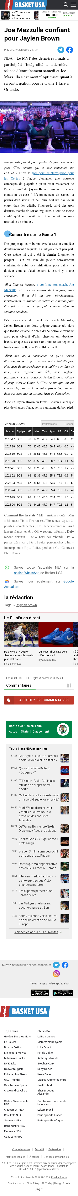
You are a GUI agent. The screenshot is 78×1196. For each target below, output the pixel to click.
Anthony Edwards (47, 1058)
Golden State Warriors (17, 1036)
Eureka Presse (59, 1177)
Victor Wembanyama (49, 1041)
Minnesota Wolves (15, 1052)
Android (62, 993)
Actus (13, 731)
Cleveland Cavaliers (15, 1090)
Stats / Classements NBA (16, 1103)
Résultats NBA (12, 1115)
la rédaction (18, 597)
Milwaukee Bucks (14, 1058)
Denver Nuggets (14, 1068)
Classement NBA (14, 1109)
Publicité (39, 1149)
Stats (25, 731)
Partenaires (54, 1149)
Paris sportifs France (49, 1115)
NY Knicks (10, 1063)
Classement (41, 731)
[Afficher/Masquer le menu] (73, 4)
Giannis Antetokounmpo (52, 1079)
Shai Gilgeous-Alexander (46, 1092)
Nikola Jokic (45, 1052)
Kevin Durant (44, 1074)
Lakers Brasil (45, 1109)
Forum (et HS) (14, 678)
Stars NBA (43, 1031)
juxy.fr (39, 1189)
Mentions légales (15, 1156)
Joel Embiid (44, 1085)
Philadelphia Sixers (15, 1074)
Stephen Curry (45, 1063)
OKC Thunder (12, 1079)
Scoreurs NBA (12, 1120)
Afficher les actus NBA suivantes (36, 932)
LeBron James (46, 1036)
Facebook (70, 50)
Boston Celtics (13, 1047)
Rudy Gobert (44, 1068)
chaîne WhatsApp (27, 573)
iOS (40, 993)
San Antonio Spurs (15, 1085)
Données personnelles (56, 1156)
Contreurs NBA (13, 1136)
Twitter (61, 50)
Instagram (56, 974)
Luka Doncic (44, 1047)
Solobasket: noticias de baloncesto (51, 1103)
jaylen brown (28, 605)
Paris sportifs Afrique (50, 1120)
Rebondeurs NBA (14, 1125)
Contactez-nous (21, 1149)
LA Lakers (10, 1041)
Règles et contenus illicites (46, 678)
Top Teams (11, 1031)
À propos (35, 1156)
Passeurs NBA (12, 1131)
